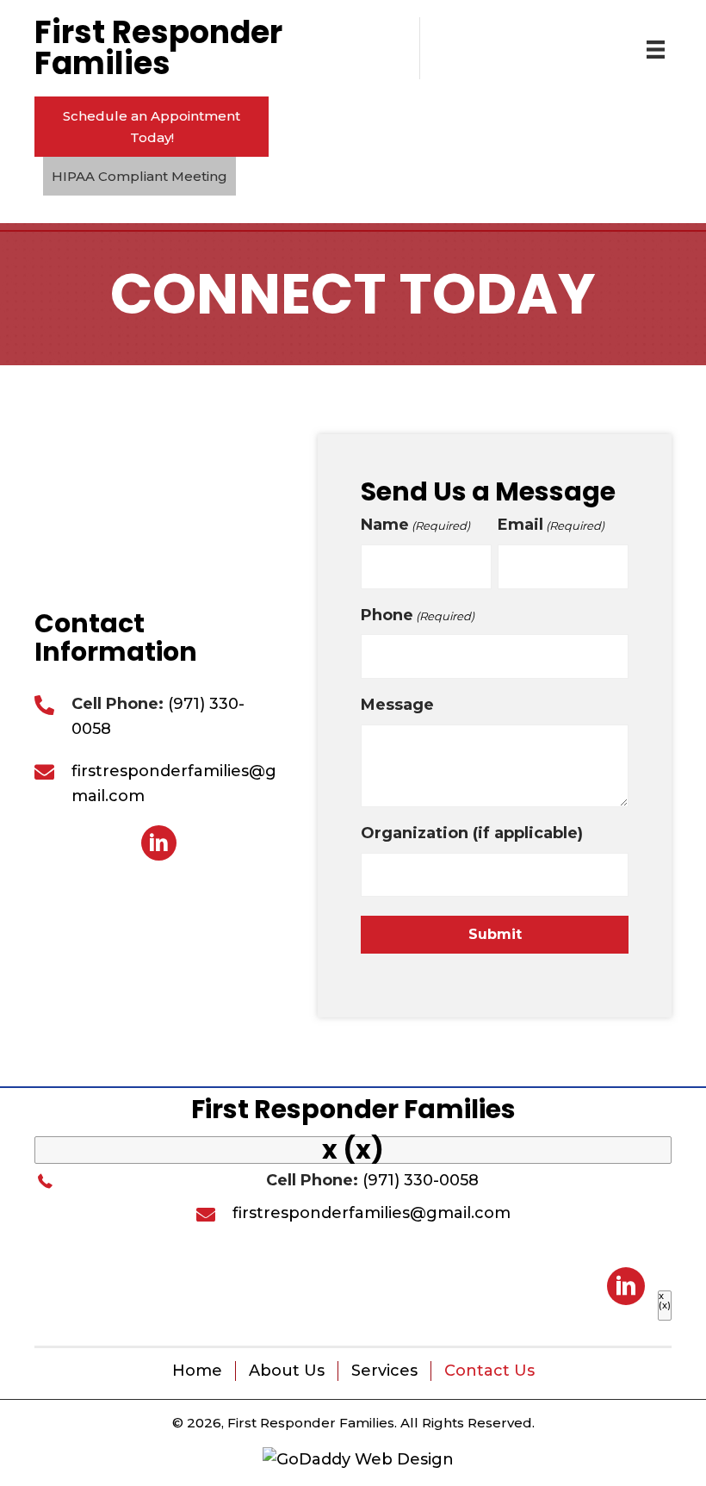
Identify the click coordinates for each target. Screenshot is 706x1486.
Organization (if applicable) (472, 833)
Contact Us (489, 1370)
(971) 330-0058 (420, 1180)
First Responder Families (353, 1109)
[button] (151, 126)
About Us (287, 1370)
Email (551, 524)
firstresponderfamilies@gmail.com (371, 1212)
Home (197, 1370)
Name (415, 524)
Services (384, 1370)
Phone (417, 615)
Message (397, 704)
